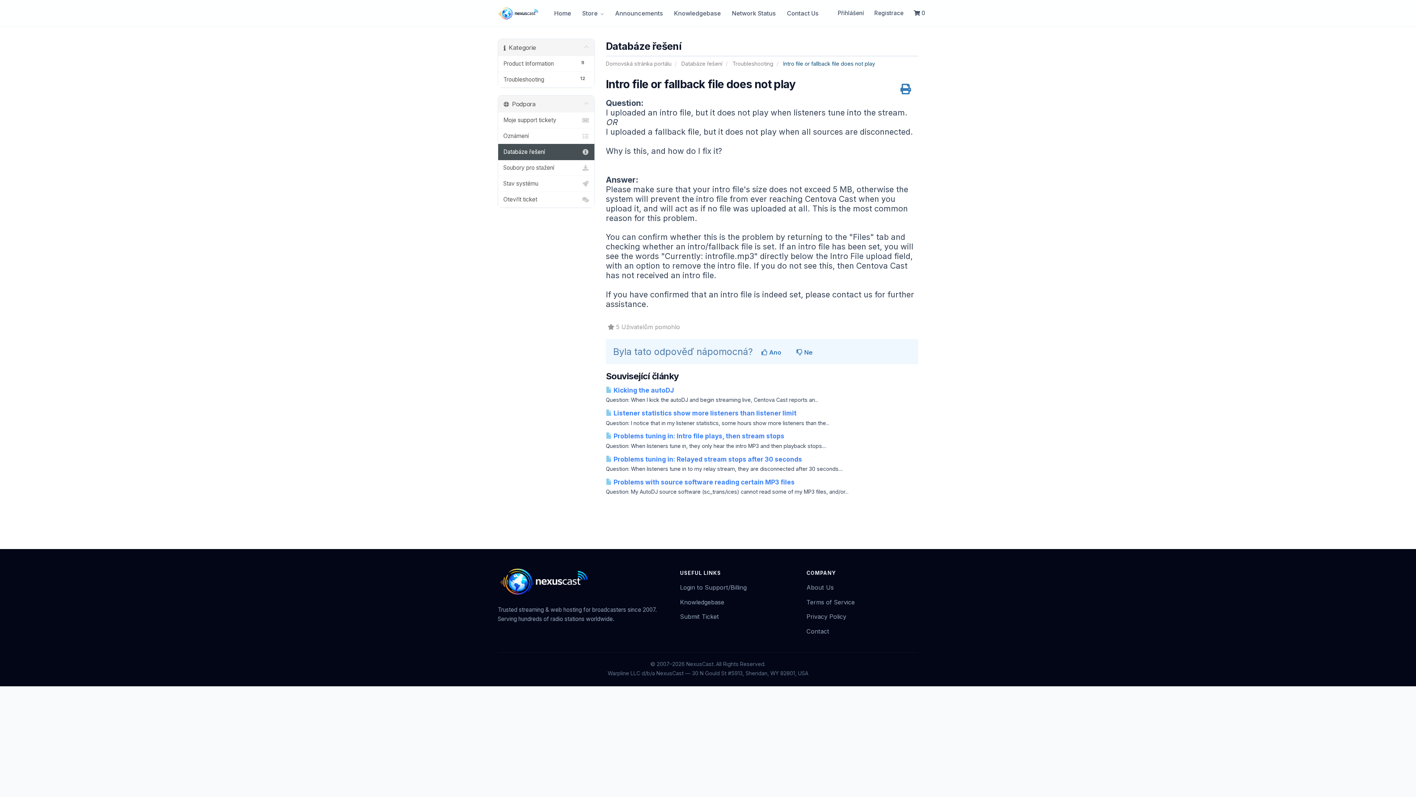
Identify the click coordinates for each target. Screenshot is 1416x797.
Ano (774, 352)
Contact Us (803, 13)
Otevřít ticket (520, 199)
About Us (820, 587)
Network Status (754, 13)
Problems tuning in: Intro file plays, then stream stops (698, 436)
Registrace (888, 13)
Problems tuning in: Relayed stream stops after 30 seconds (707, 459)
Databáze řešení (701, 64)
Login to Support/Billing (713, 587)
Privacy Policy (826, 616)
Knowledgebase (697, 13)
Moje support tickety (529, 120)
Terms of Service (830, 602)
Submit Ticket (699, 616)
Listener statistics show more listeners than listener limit (704, 413)
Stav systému (520, 183)
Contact (817, 631)
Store (590, 13)
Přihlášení (851, 13)
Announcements (639, 13)
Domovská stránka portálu (638, 64)
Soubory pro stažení (528, 167)
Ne (808, 352)
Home (562, 13)
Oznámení (516, 135)
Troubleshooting (752, 64)
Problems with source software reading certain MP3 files (703, 482)
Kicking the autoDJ (643, 390)
